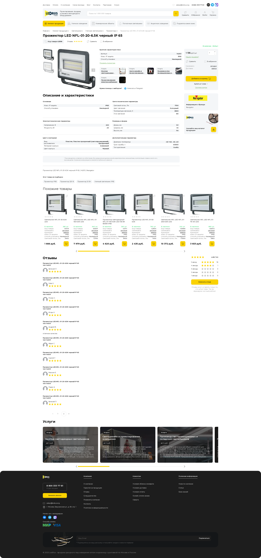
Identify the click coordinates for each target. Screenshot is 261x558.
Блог (88, 5)
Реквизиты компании (92, 500)
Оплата (55, 5)
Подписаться (204, 538)
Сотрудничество (90, 496)
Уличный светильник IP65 (104, 181)
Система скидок (201, 87)
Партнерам (107, 5)
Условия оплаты (139, 492)
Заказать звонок (54, 495)
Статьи (181, 488)
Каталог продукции (55, 23)
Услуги (116, 5)
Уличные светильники (94, 31)
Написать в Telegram (135, 88)
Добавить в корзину (199, 79)
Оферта (136, 500)
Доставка (46, 5)
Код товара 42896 (55, 41)
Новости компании (186, 484)
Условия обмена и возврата (143, 484)
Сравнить (93, 41)
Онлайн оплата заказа (141, 496)
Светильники (77, 31)
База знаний (183, 492)
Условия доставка (139, 488)
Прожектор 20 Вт (84, 181)
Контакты (96, 5)
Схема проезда (78, 5)
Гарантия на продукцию (93, 488)
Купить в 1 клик (200, 84)
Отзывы (86, 492)
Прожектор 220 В (67, 181)
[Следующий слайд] (93, 70)
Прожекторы (111, 31)
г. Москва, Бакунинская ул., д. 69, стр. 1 (61, 507)
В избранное (108, 41)
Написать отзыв (204, 282)
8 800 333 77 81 (198, 5)
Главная (46, 31)
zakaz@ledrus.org (182, 5)
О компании (65, 5)
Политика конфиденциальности (96, 508)
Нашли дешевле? (192, 57)
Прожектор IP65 (50, 181)
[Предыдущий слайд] (60, 70)
